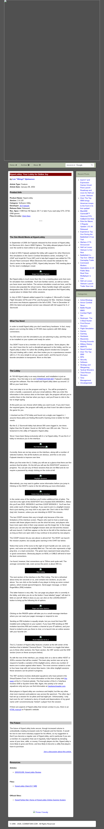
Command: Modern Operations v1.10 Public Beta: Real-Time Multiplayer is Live (87, 270)
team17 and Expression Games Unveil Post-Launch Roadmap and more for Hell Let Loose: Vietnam (87, 187)
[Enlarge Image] (47, 447)
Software (83, 362)
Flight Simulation (87, 328)
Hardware (84, 336)
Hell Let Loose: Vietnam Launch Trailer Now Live (86, 283)
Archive (24, 165)
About (36, 165)
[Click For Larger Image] (41, 445)
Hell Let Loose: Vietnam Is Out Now (86, 249)
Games (83, 331)
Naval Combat (86, 349)
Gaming (83, 334)
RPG (82, 357)
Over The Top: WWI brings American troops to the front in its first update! (86, 203)
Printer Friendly (42, 812)
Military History (86, 344)
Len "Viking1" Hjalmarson (23, 179)
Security (83, 360)
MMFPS (83, 347)
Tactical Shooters (87, 370)
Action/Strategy (86, 300)
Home (12, 165)
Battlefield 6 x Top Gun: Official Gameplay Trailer (87, 257)
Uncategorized (86, 383)
